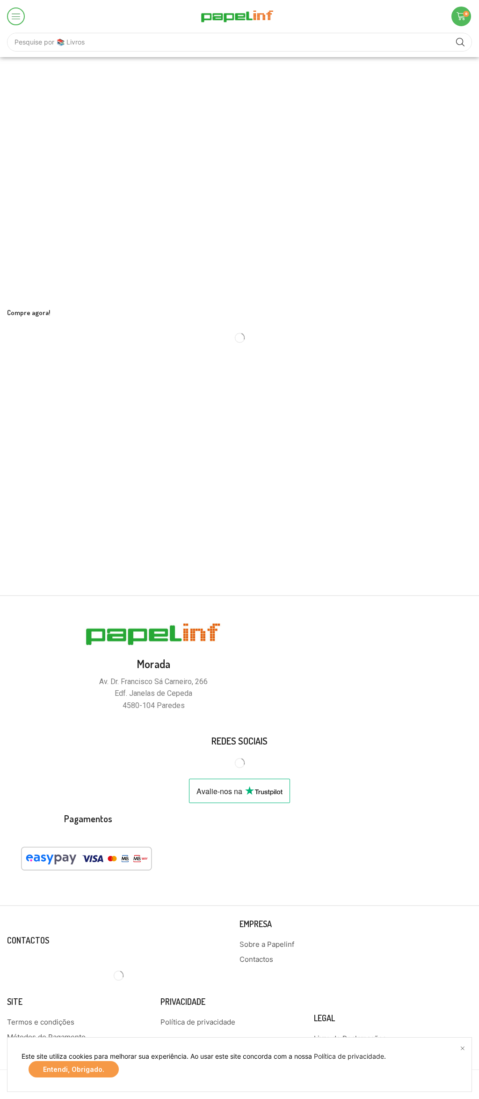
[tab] (63, 449)
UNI (466, 480)
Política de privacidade (349, 1056)
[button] (16, 16)
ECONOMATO (449, 506)
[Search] (460, 42)
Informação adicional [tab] (63, 449)
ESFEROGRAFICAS (441, 532)
